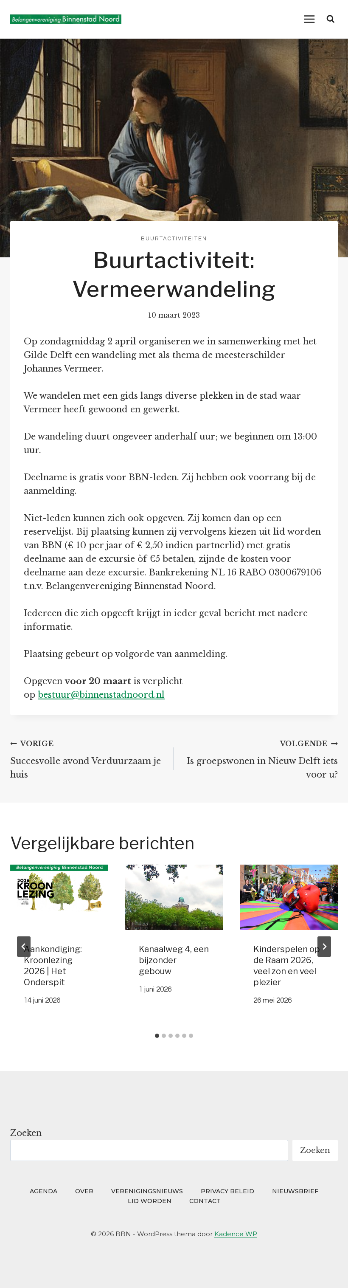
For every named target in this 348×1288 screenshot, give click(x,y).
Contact (205, 1201)
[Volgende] (324, 946)
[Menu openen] (310, 19)
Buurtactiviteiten (174, 239)
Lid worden (149, 1201)
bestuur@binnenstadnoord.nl (101, 695)
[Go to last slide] (24, 946)
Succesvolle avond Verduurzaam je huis (85, 759)
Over (84, 1191)
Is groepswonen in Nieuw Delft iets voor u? (262, 759)
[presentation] (59, 897)
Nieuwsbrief (295, 1191)
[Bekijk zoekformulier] (330, 19)
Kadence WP (235, 1234)
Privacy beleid (227, 1191)
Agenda (43, 1191)
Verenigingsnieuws (147, 1191)
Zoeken (26, 1133)
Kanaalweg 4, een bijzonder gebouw (174, 960)
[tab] (157, 1036)
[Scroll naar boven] (325, 1270)
